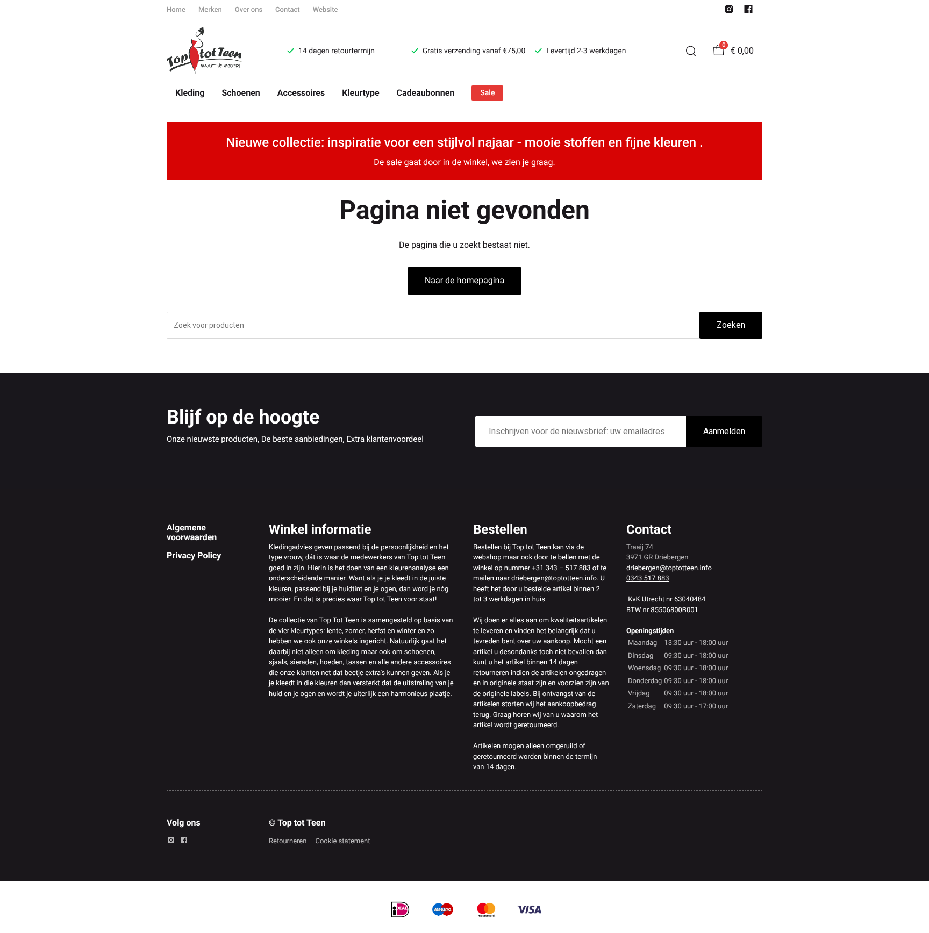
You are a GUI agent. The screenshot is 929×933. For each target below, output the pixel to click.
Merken (210, 10)
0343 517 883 (647, 579)
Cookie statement (342, 841)
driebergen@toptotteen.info (669, 568)
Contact (287, 10)
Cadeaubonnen (426, 93)
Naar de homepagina (464, 280)
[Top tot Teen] (214, 51)
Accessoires (301, 93)
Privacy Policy (194, 555)
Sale (487, 93)
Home (176, 10)
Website (325, 10)
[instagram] (729, 11)
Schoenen (240, 93)
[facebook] (748, 11)
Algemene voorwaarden (192, 532)
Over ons (248, 10)
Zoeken (731, 325)
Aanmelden (724, 431)
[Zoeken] (691, 51)
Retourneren (287, 841)
